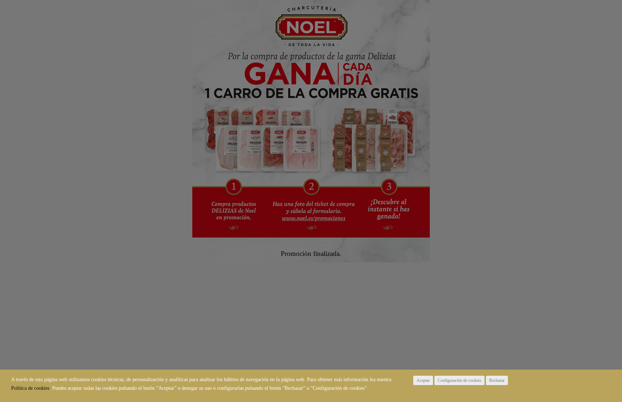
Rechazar (497, 380)
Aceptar (423, 380)
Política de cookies (30, 388)
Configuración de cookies (459, 380)
